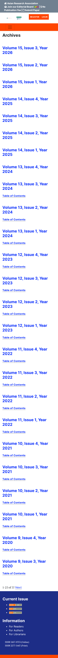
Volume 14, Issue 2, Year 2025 (25, 135)
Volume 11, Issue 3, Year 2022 (24, 375)
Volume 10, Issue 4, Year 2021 (25, 445)
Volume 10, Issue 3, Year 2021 (25, 469)
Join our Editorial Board (20, 6)
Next (18, 587)
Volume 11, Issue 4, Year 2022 (24, 351)
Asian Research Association (22, 3)
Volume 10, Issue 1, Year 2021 (24, 516)
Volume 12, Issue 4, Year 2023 (25, 257)
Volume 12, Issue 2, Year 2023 (25, 304)
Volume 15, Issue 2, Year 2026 (25, 67)
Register (34, 17)
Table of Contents (13, 195)
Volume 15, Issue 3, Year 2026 (25, 50)
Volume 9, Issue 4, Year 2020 (24, 540)
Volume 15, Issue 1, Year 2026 (24, 84)
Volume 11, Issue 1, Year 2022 (24, 422)
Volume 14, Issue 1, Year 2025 (24, 152)
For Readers (16, 626)
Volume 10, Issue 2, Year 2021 (25, 493)
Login (45, 17)
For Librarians (17, 634)
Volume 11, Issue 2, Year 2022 (24, 398)
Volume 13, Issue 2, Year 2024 (25, 209)
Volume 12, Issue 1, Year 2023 (24, 327)
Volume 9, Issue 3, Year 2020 (24, 563)
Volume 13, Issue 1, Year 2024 (24, 233)
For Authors (16, 630)
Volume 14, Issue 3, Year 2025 (25, 118)
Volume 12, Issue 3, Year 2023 (25, 280)
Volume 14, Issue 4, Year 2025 (25, 101)
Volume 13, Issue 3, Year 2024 (25, 186)
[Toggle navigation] (10, 27)
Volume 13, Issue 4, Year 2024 (25, 169)
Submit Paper (32, 10)
